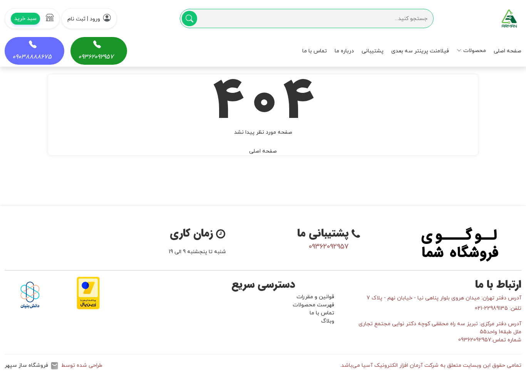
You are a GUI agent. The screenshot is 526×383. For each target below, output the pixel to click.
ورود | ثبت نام (83, 19)
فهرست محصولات (313, 305)
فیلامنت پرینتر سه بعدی (420, 51)
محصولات (474, 50)
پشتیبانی (373, 51)
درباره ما (344, 51)
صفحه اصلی (507, 51)
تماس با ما (314, 51)
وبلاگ (327, 321)
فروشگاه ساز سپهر (26, 365)
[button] (32, 18)
